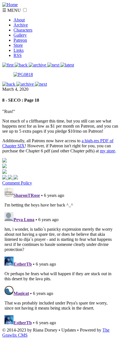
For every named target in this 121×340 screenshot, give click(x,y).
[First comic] (8, 65)
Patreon (20, 40)
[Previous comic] (22, 65)
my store (107, 150)
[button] (25, 10)
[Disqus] (60, 256)
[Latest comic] (67, 65)
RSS (18, 55)
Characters (23, 30)
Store (18, 45)
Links (19, 50)
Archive (21, 25)
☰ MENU (12, 10)
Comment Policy (17, 183)
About (19, 19)
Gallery (20, 35)
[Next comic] (38, 65)
